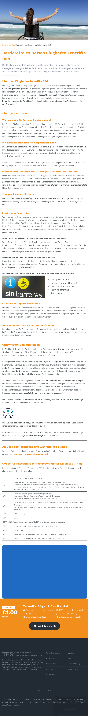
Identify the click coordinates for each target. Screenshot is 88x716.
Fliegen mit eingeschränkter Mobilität (31, 454)
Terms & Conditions (53, 653)
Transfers (71, 653)
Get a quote (47, 625)
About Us (49, 669)
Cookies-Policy (51, 664)
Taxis (69, 658)
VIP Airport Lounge (74, 664)
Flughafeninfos (8, 44)
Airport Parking (73, 669)
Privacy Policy (51, 658)
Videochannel (51, 674)
